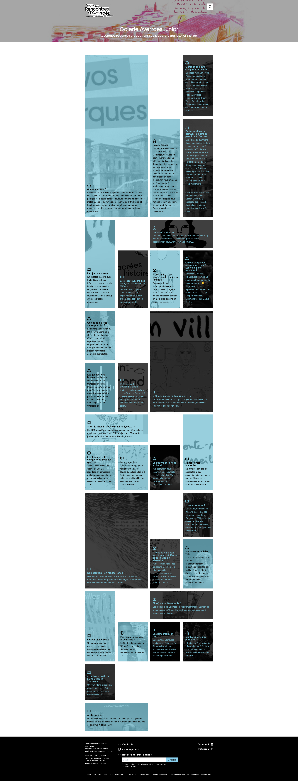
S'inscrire (172, 760)
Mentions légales (152, 774)
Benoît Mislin (206, 774)
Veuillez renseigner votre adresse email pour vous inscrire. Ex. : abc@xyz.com (144, 765)
